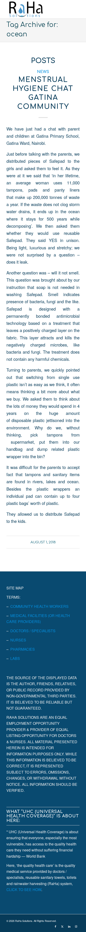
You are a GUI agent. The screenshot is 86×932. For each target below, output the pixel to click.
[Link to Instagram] (76, 926)
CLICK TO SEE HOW (23, 889)
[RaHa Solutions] (35, 9)
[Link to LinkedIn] (69, 926)
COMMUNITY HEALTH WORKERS (39, 606)
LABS (15, 658)
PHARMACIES (22, 649)
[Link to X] (62, 926)
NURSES (18, 640)
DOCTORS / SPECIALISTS (32, 630)
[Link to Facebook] (55, 926)
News (43, 72)
